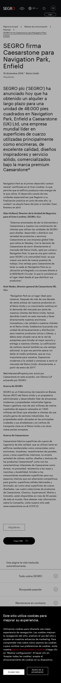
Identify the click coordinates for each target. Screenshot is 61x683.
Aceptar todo (14, 672)
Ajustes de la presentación (37, 671)
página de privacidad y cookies (28, 649)
